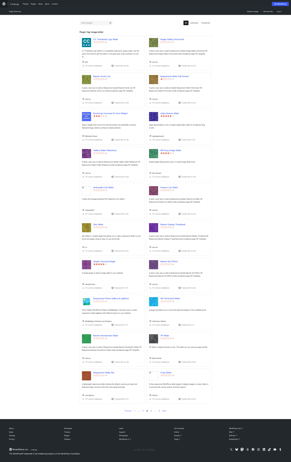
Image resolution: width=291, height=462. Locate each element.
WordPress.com (236, 428)
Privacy (12, 439)
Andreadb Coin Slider (103, 187)
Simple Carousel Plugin (104, 261)
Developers (123, 435)
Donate (178, 435)
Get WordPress (280, 4)
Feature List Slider (169, 187)
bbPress (233, 435)
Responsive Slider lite (103, 372)
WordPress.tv (125, 439)
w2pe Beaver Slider (169, 113)
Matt (232, 432)
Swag (177, 439)
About (11, 428)
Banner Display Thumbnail (172, 224)
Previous (128, 411)
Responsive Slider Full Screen (174, 76)
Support (122, 432)
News (11, 432)
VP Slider (164, 335)
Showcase (68, 428)
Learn (121, 428)
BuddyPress (234, 439)
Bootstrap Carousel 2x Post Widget (110, 113)
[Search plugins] (110, 23)
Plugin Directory (15, 11)
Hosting (12, 435)
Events (176, 432)
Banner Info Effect (169, 261)
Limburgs (34, 450)
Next (164, 411)
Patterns (67, 439)
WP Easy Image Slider (170, 150)
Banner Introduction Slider (105, 335)
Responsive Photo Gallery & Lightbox (111, 298)
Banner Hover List (101, 76)
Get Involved (179, 428)
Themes (67, 432)
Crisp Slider (166, 372)
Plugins (66, 435)
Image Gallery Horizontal (172, 39)
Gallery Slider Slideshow (105, 150)
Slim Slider (98, 224)
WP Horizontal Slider (170, 298)
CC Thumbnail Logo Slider (105, 39)
